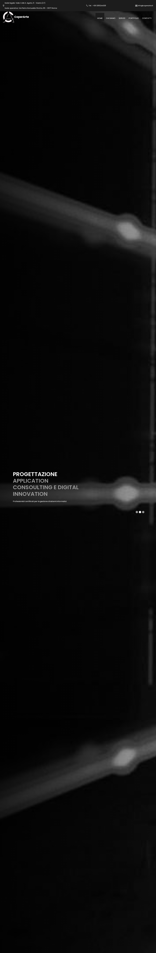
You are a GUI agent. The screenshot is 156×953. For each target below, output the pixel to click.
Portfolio (134, 18)
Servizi (122, 18)
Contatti (146, 18)
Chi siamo (110, 18)
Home (100, 18)
